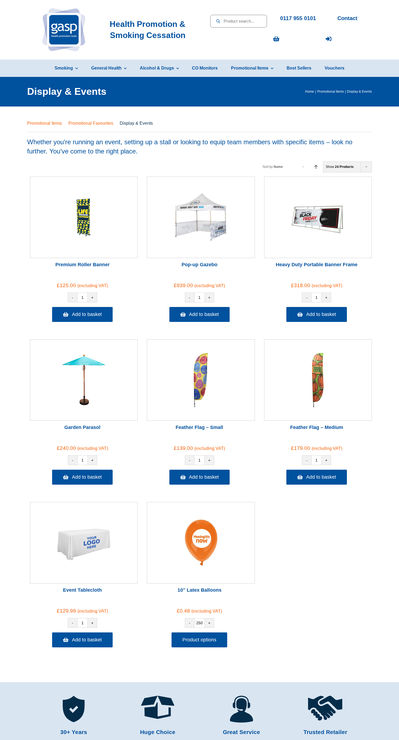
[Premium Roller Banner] (84, 217)
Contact (347, 18)
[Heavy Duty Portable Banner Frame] (318, 217)
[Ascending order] (316, 167)
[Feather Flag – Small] (201, 380)
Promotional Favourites (90, 123)
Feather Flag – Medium (316, 427)
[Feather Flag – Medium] (318, 380)
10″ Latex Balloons (199, 590)
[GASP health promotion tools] (64, 9)
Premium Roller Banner (82, 264)
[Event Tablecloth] (84, 543)
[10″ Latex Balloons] (201, 543)
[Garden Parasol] (84, 380)
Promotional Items (44, 123)
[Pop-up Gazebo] (201, 217)
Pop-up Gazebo (199, 264)
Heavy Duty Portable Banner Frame (316, 264)
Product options (199, 639)
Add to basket (87, 314)
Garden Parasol (82, 427)
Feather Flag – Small (199, 427)
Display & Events (136, 123)
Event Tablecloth (82, 590)
